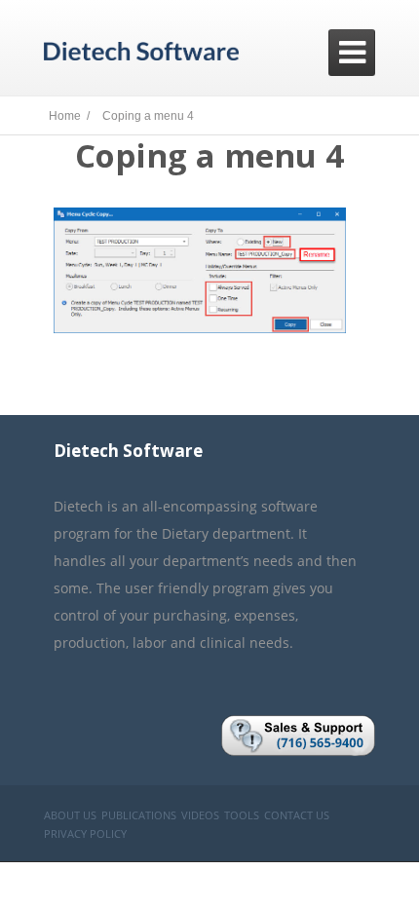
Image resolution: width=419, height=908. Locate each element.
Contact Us (296, 815)
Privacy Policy (85, 833)
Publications (138, 815)
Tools (241, 815)
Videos (200, 815)
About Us (70, 815)
